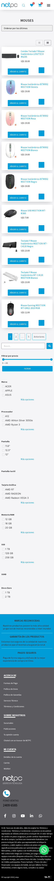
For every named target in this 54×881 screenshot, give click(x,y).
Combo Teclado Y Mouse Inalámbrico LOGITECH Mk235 (32, 54)
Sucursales (8, 723)
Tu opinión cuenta (11, 734)
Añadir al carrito (18, 71)
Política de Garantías (12, 694)
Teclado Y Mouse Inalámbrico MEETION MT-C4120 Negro (34, 243)
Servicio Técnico (11, 700)
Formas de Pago (11, 683)
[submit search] (50, 346)
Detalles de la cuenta (13, 757)
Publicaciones (10, 729)
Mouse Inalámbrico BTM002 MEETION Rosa (34, 117)
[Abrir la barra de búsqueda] (23, 5)
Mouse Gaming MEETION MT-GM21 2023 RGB (33, 306)
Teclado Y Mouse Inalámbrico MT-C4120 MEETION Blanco (32, 275)
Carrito (7, 763)
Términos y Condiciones (14, 706)
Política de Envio (11, 689)
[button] (48, 5)
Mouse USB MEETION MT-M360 (33, 212)
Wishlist (7, 768)
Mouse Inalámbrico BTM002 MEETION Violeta (34, 85)
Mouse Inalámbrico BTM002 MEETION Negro (34, 180)
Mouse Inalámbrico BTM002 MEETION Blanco (34, 148)
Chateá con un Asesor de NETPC (17, 740)
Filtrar (27, 368)
